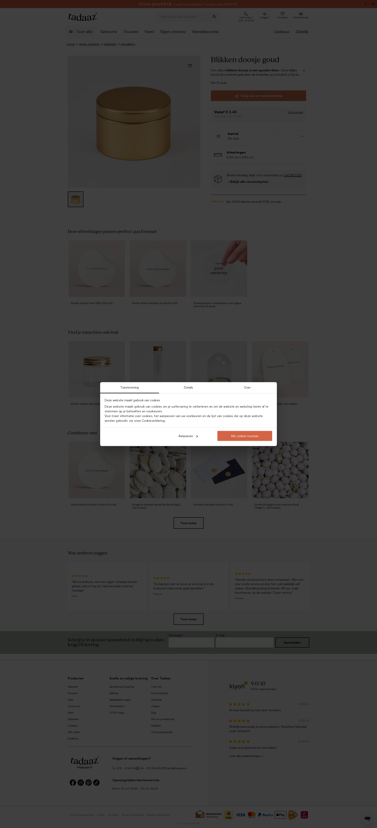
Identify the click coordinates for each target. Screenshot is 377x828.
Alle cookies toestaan (245, 436)
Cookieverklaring (153, 420)
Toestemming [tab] (129, 387)
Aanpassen (185, 436)
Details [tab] (188, 387)
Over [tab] (247, 387)
